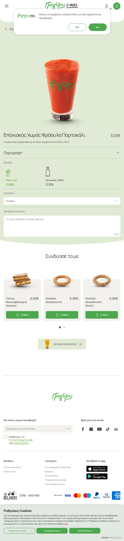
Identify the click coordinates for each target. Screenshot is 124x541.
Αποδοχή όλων (85, 530)
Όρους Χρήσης (21, 443)
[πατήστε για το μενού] (7, 6)
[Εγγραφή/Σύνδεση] (106, 6)
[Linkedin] (116, 429)
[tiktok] (108, 429)
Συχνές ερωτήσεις (12, 467)
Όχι (77, 27)
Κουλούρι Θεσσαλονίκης (54, 300)
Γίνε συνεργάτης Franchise (57, 467)
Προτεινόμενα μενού (55, 484)
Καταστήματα (51, 475)
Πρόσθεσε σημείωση (14, 211)
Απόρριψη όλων (52, 530)
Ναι (98, 27)
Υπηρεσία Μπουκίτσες (56, 479)
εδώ (66, 523)
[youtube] (99, 429)
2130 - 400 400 (29, 495)
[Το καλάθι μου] (116, 6)
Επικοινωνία (10, 471)
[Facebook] (83, 429)
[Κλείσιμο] (110, 8)
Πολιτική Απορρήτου (19, 439)
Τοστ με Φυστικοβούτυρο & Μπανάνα (16, 302)
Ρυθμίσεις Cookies (18, 530)
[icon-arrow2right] (68, 429)
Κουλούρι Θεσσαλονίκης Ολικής (93, 302)
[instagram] (91, 429)
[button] (60, 327)
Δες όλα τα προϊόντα (65, 344)
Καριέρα (49, 471)
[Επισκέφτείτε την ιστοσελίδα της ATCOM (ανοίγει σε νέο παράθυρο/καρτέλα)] (111, 537)
